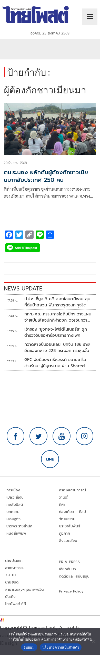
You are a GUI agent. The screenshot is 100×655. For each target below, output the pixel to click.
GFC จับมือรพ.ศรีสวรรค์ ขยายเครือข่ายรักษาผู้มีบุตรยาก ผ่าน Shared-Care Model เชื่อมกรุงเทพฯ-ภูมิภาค (56, 363)
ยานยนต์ (11, 582)
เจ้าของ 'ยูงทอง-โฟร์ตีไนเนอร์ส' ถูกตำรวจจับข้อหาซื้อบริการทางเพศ (55, 332)
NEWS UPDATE (23, 288)
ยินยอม (29, 647)
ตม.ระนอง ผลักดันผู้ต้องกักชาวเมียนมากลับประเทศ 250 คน (46, 176)
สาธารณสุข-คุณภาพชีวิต (24, 589)
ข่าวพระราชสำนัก (19, 526)
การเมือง (13, 490)
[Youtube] (61, 436)
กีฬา (62, 504)
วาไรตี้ (63, 497)
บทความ (12, 512)
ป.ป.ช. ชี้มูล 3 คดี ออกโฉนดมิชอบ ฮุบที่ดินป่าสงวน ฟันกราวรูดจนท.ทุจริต (57, 302)
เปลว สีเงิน (15, 497)
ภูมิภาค (64, 533)
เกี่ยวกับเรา (67, 569)
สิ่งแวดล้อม (68, 540)
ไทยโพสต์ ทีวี (15, 604)
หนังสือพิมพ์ (16, 533)
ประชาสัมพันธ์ (69, 526)
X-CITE (11, 575)
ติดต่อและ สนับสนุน (74, 576)
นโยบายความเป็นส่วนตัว (60, 647)
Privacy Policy (71, 591)
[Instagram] (84, 436)
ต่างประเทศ (14, 560)
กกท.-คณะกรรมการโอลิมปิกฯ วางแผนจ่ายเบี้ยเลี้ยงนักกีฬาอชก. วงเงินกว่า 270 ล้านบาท (57, 317)
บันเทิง (10, 596)
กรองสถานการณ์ (72, 490)
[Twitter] (38, 436)
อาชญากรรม (15, 568)
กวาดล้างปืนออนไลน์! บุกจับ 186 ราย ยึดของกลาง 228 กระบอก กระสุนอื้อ (57, 347)
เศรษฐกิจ (13, 519)
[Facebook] (15, 436)
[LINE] (50, 459)
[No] (93, 641)
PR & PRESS (69, 562)
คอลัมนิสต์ (14, 504)
